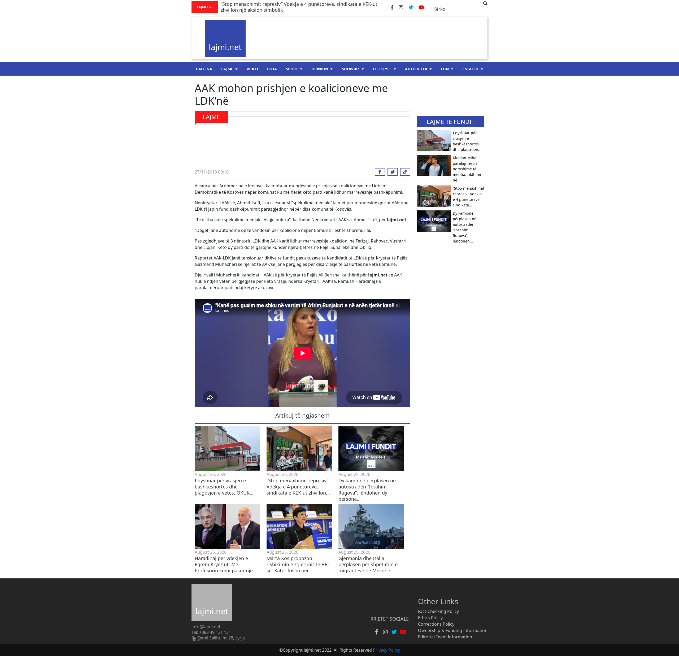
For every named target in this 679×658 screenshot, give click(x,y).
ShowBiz (350, 68)
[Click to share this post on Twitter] (391, 172)
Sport (292, 68)
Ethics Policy (430, 618)
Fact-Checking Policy (438, 611)
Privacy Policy (386, 650)
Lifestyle (382, 68)
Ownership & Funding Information (453, 630)
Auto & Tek (416, 68)
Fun (445, 68)
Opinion (319, 68)
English (470, 68)
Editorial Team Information (445, 637)
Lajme (227, 68)
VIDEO (252, 68)
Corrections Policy (436, 624)
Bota (272, 68)
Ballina (204, 68)
